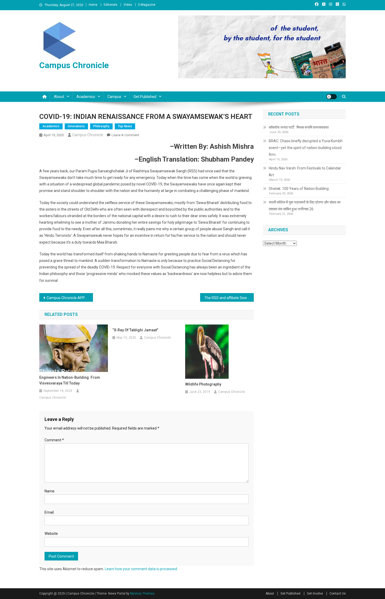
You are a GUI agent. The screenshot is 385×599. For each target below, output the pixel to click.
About (59, 97)
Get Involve (315, 593)
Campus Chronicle (74, 65)
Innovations (76, 126)
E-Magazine (146, 5)
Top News (125, 126)
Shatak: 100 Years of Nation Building (299, 188)
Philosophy (101, 126)
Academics (85, 97)
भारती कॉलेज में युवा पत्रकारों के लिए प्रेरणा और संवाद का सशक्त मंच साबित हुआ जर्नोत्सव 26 (304, 205)
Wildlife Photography (203, 384)
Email (49, 512)
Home (93, 5)
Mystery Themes (142, 593)
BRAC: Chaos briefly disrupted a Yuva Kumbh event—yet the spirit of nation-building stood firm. (306, 148)
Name (49, 491)
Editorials (110, 5)
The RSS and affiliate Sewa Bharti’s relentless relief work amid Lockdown (229, 298)
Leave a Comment (125, 135)
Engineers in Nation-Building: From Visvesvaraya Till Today (69, 380)
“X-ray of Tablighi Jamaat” (135, 330)
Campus (114, 97)
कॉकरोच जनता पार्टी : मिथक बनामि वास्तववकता (299, 127)
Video (128, 5)
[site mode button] (331, 96)
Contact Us (337, 593)
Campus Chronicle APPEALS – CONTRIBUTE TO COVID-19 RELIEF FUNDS (70, 298)
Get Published (145, 97)
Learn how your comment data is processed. (141, 569)
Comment (54, 440)
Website (51, 533)
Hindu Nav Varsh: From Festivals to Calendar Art (305, 171)
